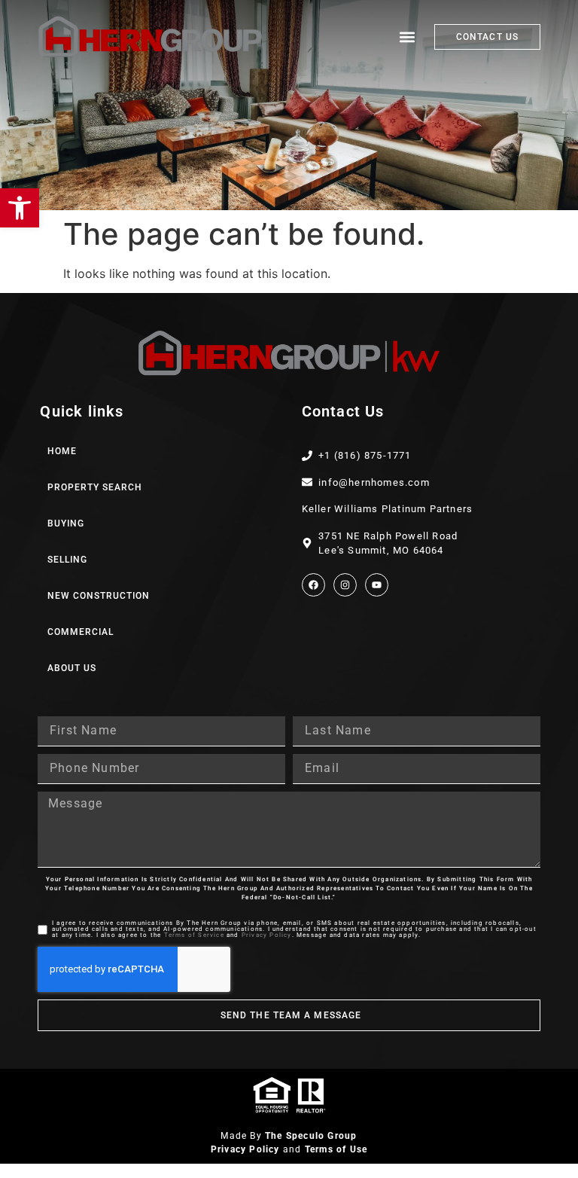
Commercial (80, 632)
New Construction (98, 596)
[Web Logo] (150, 37)
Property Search (94, 487)
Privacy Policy (267, 935)
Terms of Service (194, 935)
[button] (19, 207)
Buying (65, 523)
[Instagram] (345, 585)
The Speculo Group (311, 1136)
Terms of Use (336, 1149)
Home (62, 451)
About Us (71, 668)
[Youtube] (376, 585)
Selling (67, 559)
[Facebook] (313, 585)
